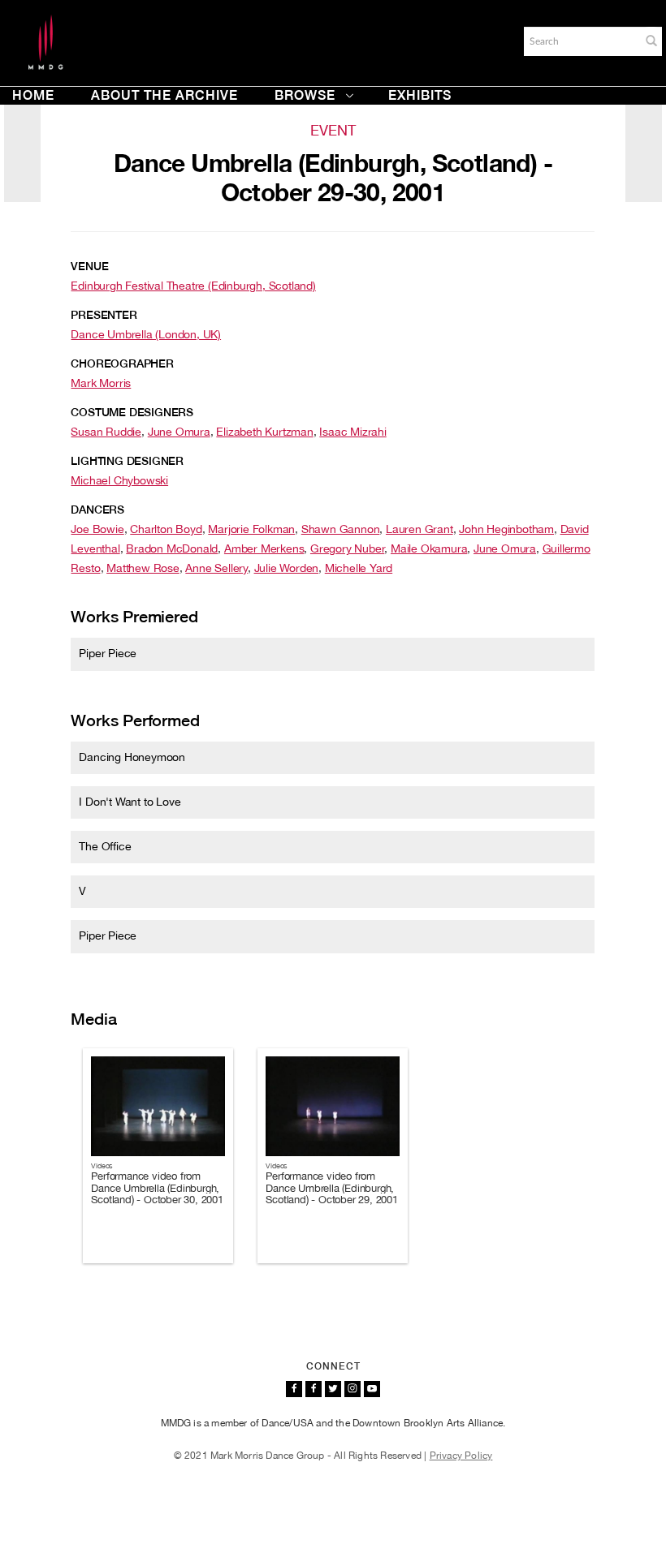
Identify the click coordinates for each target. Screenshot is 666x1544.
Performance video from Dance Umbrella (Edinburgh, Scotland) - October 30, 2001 (157, 1188)
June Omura (179, 431)
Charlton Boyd (165, 529)
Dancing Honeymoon (132, 756)
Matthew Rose (142, 567)
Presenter (103, 314)
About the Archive (164, 95)
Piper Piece (107, 653)
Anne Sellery (216, 567)
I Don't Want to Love (129, 801)
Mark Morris (101, 382)
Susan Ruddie (106, 431)
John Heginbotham (506, 529)
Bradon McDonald (172, 548)
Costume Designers (132, 412)
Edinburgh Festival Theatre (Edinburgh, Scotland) (193, 285)
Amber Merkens (264, 548)
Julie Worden (286, 567)
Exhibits (420, 95)
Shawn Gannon (340, 529)
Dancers (97, 509)
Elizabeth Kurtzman (264, 431)
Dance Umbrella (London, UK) (146, 334)
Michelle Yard (358, 567)
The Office (105, 846)
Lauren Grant (419, 529)
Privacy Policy (461, 1455)
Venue (89, 266)
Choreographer (122, 363)
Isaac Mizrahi (352, 431)
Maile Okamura (429, 548)
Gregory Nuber (347, 548)
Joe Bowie (97, 529)
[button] (651, 40)
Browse (305, 95)
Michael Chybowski (119, 480)
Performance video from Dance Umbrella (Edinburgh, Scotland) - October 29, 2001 (331, 1188)
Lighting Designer (127, 460)
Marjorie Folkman (251, 529)
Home (33, 95)
